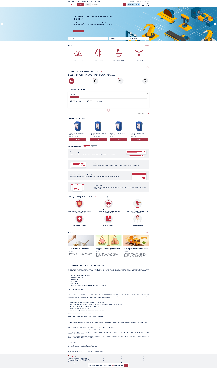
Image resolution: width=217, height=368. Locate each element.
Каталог (105, 356)
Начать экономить (78, 30)
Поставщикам (97, 1)
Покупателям (89, 1)
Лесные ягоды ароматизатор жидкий (77, 133)
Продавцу (94, 146)
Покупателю (86, 146)
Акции (69, 1)
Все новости (147, 232)
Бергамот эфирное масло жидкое (117, 133)
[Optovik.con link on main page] (72, 356)
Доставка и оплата (139, 1)
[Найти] (124, 4)
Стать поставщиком (81, 1)
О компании (146, 1)
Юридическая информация (127, 360)
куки (113, 365)
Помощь (145, 358)
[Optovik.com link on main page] (71, 5)
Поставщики (124, 356)
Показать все (146, 45)
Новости (73, 1)
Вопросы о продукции (126, 358)
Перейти (78, 139)
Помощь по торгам (107, 358)
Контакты (132, 1)
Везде (87, 4)
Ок (125, 365)
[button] (2, 24)
